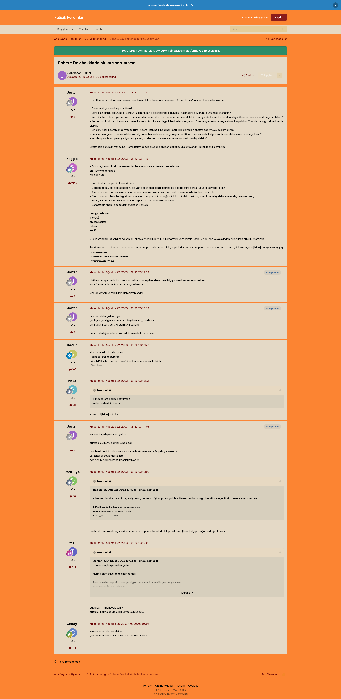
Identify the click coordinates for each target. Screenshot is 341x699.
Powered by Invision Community (170, 693)
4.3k (74, 567)
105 (74, 369)
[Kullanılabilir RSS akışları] (283, 674)
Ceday (72, 624)
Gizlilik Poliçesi (164, 685)
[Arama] (283, 29)
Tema (146, 685)
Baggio (72, 159)
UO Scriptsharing (105, 77)
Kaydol (279, 17)
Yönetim (83, 29)
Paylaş (249, 75)
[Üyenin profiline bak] (62, 75)
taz (71, 543)
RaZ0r (72, 345)
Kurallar (99, 29)
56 (74, 496)
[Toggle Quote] (94, 390)
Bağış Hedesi (65, 29)
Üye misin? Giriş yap (253, 17)
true (99, 390)
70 (74, 405)
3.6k (74, 648)
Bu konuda (268, 29)
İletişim (180, 685)
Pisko (72, 381)
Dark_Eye (72, 472)
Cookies (193, 685)
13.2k (74, 183)
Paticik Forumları (69, 17)
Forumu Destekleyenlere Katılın (167, 5)
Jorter (87, 73)
